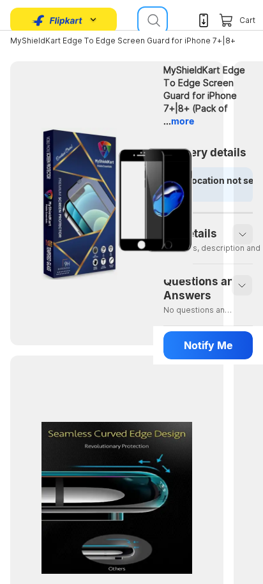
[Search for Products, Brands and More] (153, 20)
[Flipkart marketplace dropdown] (57, 20)
